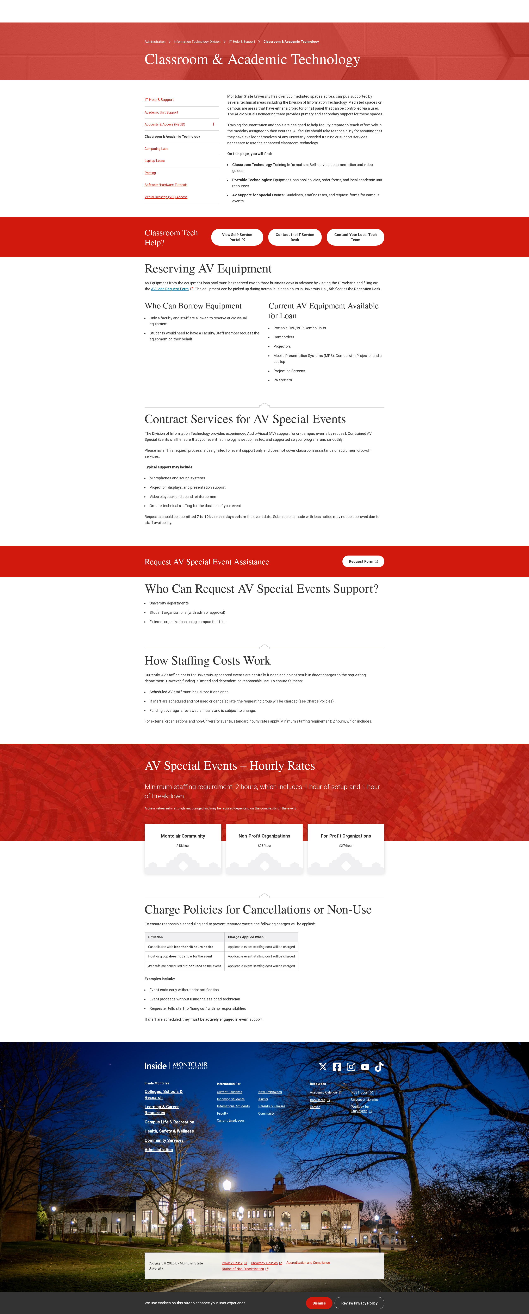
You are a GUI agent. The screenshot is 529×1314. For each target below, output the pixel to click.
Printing (150, 173)
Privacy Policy (232, 1263)
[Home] (176, 1065)
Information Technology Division (197, 42)
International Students (233, 1106)
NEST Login (359, 1092)
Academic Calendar (324, 1092)
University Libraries (365, 1100)
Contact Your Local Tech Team (355, 237)
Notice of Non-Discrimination (243, 1269)
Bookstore (317, 1100)
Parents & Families (271, 1106)
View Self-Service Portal (237, 237)
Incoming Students (231, 1099)
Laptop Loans (155, 161)
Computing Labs (156, 149)
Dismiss (319, 1303)
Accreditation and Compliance (308, 1263)
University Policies (264, 1263)
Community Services (164, 1140)
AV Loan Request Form (170, 289)
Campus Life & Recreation (169, 1122)
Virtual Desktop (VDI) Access (166, 197)
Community (266, 1113)
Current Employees (231, 1120)
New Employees (270, 1092)
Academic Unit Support (161, 112)
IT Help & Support (242, 42)
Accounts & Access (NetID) (165, 124)
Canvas (315, 1107)
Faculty (222, 1113)
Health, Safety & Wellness (169, 1131)
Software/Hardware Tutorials (166, 185)
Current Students (229, 1092)
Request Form (361, 561)
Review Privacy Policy (359, 1303)
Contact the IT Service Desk (295, 237)
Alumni (263, 1099)
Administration (155, 42)
